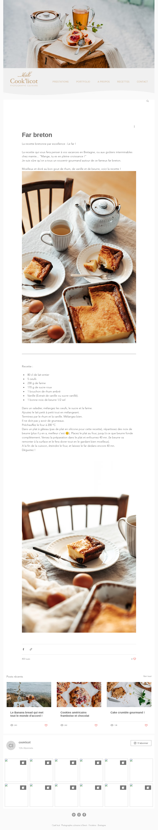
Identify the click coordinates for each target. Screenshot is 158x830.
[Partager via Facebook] (23, 649)
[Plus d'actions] (134, 126)
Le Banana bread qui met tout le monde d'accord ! (26, 714)
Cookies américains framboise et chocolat (74, 714)
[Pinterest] (74, 815)
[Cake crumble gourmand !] (129, 694)
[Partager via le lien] (30, 649)
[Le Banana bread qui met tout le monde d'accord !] (29, 694)
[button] (147, 101)
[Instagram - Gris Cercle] (79, 815)
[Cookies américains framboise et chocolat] (79, 694)
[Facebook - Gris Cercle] (84, 815)
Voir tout (147, 676)
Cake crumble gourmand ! (127, 712)
